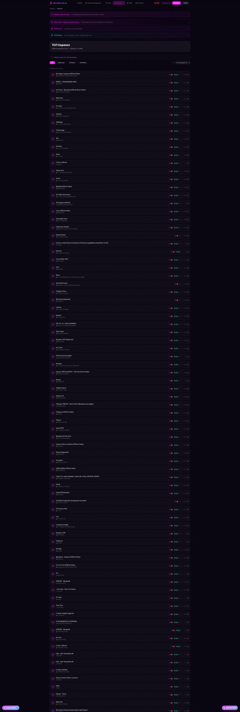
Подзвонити (166, 3)
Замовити (176, 3)
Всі (52, 62)
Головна (52, 8)
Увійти (185, 3)
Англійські (83, 62)
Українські (61, 62)
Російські (72, 62)
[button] (120, 74)
